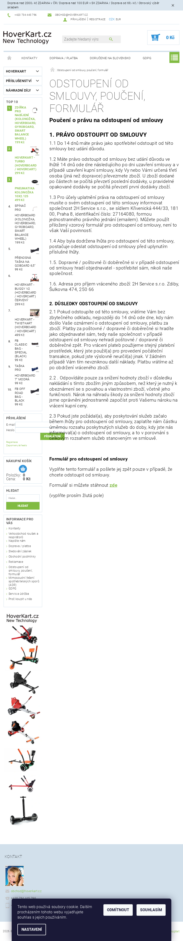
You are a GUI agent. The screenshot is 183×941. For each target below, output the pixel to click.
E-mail (10, 424)
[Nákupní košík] (23, 469)
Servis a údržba (19, 593)
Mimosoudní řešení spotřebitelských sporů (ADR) (24, 581)
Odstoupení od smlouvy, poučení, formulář (20, 570)
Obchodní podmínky (22, 556)
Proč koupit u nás (20, 599)
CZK (112, 19)
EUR (118, 19)
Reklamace (16, 562)
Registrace (97, 19)
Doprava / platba (64, 58)
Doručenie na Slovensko (110, 58)
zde (113, 485)
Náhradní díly (18, 90)
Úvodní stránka (9, 58)
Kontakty (29, 58)
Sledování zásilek (20, 551)
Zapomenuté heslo (16, 445)
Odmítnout (118, 910)
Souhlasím (151, 910)
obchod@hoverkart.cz (26, 891)
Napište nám (17, 541)
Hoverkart (16, 71)
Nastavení (31, 929)
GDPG (147, 58)
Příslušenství (18, 81)
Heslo (10, 430)
